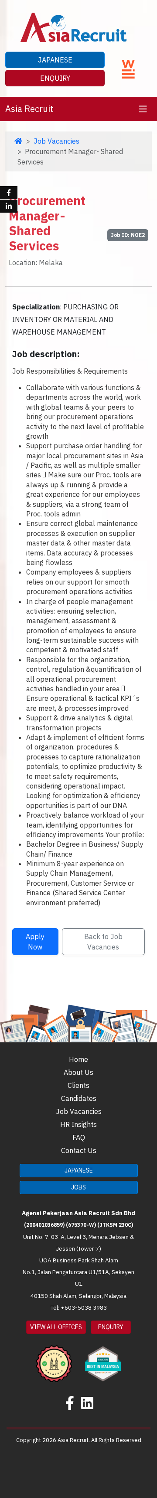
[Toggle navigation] (143, 109)
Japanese (55, 60)
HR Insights (78, 1124)
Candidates (78, 1098)
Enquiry (55, 78)
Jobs (78, 1187)
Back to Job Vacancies (103, 941)
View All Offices (56, 1327)
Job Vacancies (56, 141)
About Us (78, 1072)
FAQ (78, 1137)
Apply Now (35, 941)
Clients (78, 1085)
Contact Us (78, 1150)
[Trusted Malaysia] (54, 1357)
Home (78, 1059)
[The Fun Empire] (103, 1357)
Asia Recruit (29, 109)
